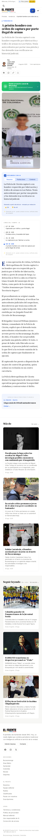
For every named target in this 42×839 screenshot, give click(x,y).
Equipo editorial (8, 788)
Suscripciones (8, 799)
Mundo (5, 772)
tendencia (12, 16)
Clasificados (7, 794)
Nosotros (6, 785)
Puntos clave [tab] (21, 179)
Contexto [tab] (32, 179)
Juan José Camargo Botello (11, 63)
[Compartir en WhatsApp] (8, 73)
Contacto (23, 744)
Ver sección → (34, 582)
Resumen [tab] (10, 179)
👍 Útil (7, 207)
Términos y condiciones (11, 810)
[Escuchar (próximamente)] (18, 73)
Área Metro (7, 763)
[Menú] (38, 10)
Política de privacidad (10, 813)
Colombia (6, 769)
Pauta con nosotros (10, 796)
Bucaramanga (8, 760)
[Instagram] (11, 750)
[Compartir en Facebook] (4, 73)
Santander (7, 766)
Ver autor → (35, 424)
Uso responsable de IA (11, 818)
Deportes (6, 775)
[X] (16, 750)
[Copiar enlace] (13, 73)
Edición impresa (10, 744)
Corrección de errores (11, 821)
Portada (4, 16)
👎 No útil (15, 207)
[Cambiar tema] (3, 6)
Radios (5, 791)
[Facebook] (5, 750)
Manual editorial (8, 815)
